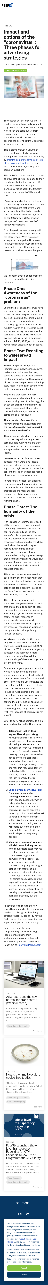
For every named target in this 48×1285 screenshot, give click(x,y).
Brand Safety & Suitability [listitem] (18, 1026)
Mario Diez (9, 64)
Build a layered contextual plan (25, 790)
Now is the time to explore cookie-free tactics (23, 1076)
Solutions (22, 1203)
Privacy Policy (23, 1239)
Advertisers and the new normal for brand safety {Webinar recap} (21, 1000)
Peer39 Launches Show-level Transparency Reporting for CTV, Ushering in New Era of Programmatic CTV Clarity (23, 1152)
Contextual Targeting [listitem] (16, 1102)
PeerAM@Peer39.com (29, 945)
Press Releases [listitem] (13, 1178)
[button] (44, 4)
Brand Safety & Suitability (15, 70)
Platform (23, 1214)
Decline (24, 1275)
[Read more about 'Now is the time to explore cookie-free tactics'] (24, 1052)
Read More (37, 1031)
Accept (24, 1268)
